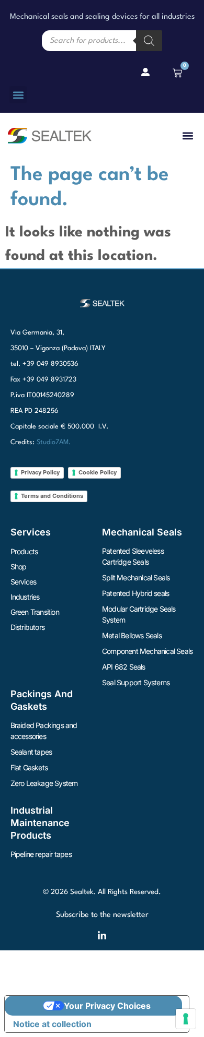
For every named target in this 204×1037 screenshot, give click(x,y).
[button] (18, 94)
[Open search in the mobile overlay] (102, 40)
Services (23, 581)
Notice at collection (52, 1024)
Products (24, 551)
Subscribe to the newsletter (102, 915)
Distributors (27, 627)
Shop (18, 566)
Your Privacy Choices (107, 1005)
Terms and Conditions (52, 495)
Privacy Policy (40, 472)
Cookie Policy (97, 472)
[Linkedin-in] (102, 935)
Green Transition (34, 611)
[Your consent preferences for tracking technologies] (186, 1019)
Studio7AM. (54, 442)
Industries (25, 596)
